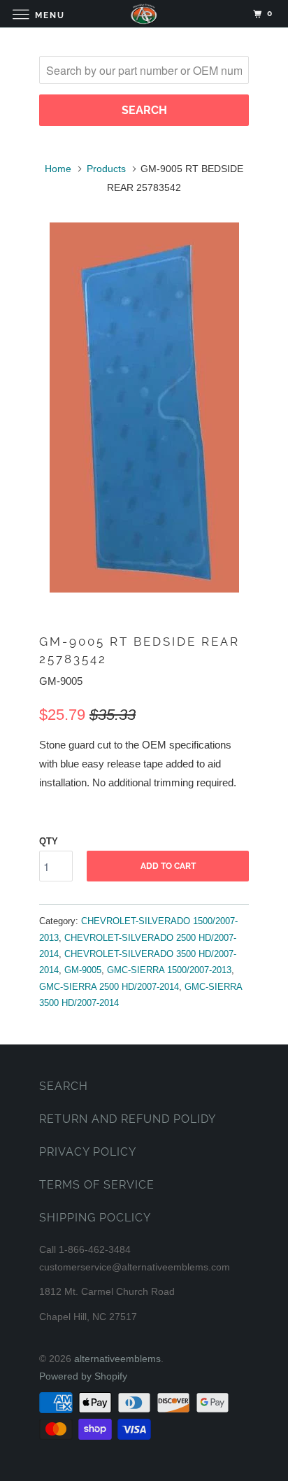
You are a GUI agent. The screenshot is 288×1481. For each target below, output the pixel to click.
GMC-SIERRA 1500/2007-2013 (169, 970)
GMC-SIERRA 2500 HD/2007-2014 (109, 987)
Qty (48, 841)
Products (106, 168)
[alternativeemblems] (144, 13)
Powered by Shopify (83, 1376)
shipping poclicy (95, 1217)
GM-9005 (82, 970)
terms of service (96, 1184)
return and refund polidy (127, 1119)
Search (63, 1086)
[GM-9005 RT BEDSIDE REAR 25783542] (144, 407)
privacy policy (87, 1151)
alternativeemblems (117, 1358)
